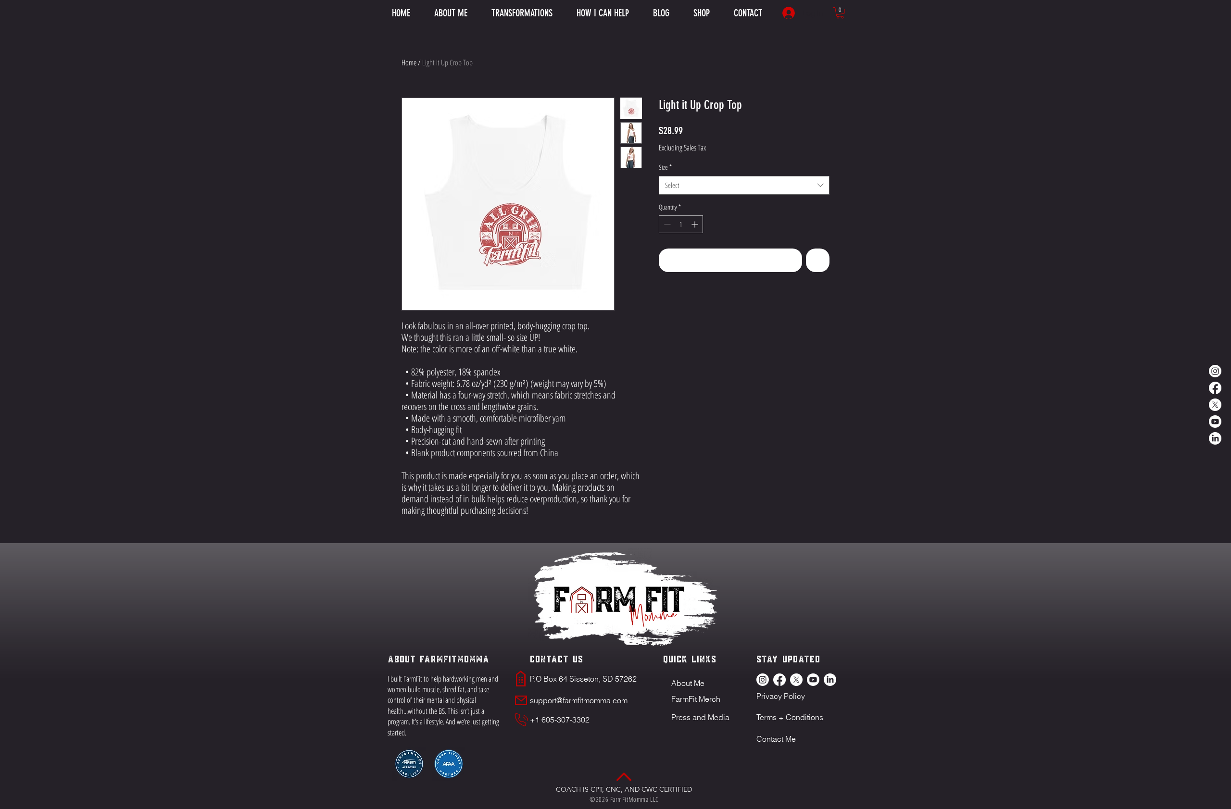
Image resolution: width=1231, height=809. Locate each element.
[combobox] (744, 185)
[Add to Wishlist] (817, 260)
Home (409, 62)
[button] (603, 13)
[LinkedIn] (1215, 438)
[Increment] (696, 224)
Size (665, 167)
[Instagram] (1215, 371)
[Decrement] (666, 224)
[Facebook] (1215, 388)
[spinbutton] (681, 224)
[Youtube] (1215, 421)
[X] (1215, 404)
